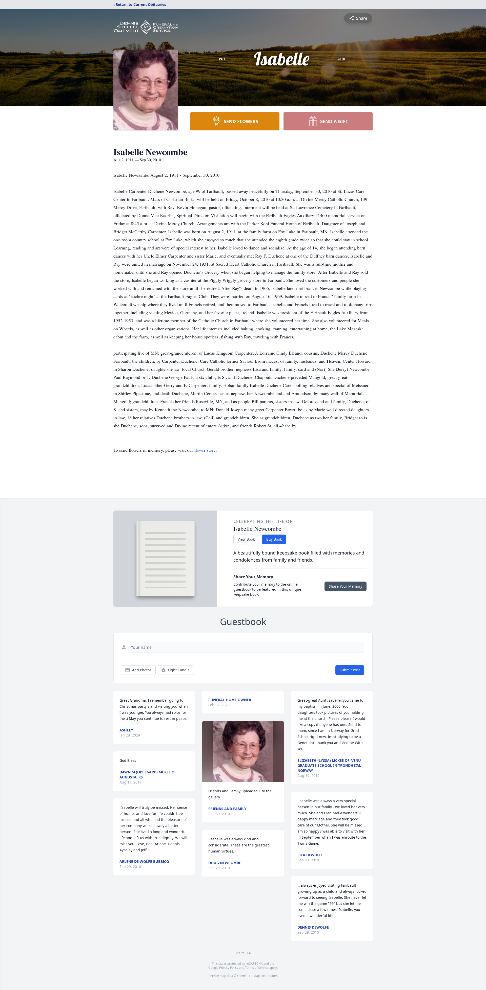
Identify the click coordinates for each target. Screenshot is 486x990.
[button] (243, 751)
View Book (246, 539)
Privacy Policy (228, 967)
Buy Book (274, 539)
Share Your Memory (345, 586)
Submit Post (350, 669)
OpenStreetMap (248, 976)
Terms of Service (257, 967)
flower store (205, 450)
